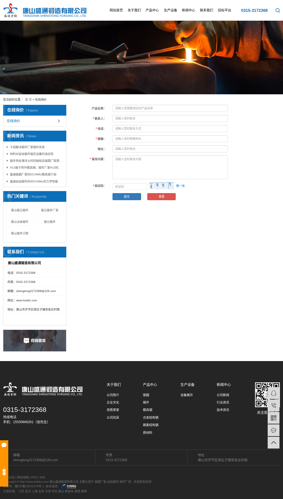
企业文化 (113, 402)
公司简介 (113, 395)
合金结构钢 (150, 417)
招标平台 (224, 10)
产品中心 (152, 10)
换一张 (180, 185)
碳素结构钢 (150, 425)
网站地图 (23, 477)
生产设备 (170, 10)
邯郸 (84, 491)
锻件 (146, 402)
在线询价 (13, 121)
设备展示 (186, 395)
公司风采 (113, 417)
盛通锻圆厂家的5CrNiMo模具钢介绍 (32, 174)
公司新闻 (223, 395)
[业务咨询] (273, 393)
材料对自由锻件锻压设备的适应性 (31, 154)
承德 (77, 491)
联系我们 (206, 10)
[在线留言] (273, 430)
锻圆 (146, 395)
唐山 (61, 491)
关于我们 (134, 10)
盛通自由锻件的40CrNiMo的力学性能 (33, 181)
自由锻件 (113, 481)
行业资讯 (223, 402)
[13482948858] (273, 405)
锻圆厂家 (100, 481)
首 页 (28, 99)
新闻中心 (188, 10)
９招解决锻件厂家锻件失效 (27, 147)
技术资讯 (223, 410)
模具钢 (147, 410)
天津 (48, 491)
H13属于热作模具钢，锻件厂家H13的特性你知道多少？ (36, 167)
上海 (34, 491)
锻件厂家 (125, 481)
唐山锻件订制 (19, 233)
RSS (34, 477)
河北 (54, 491)
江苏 (21, 491)
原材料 (147, 432)
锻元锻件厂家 (49, 210)
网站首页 (116, 10)
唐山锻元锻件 (19, 210)
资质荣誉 (113, 410)
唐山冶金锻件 (19, 221)
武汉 (28, 491)
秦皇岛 (69, 491)
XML (43, 477)
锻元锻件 (50, 221)
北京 (41, 491)
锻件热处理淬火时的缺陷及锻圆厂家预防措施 (36, 160)
